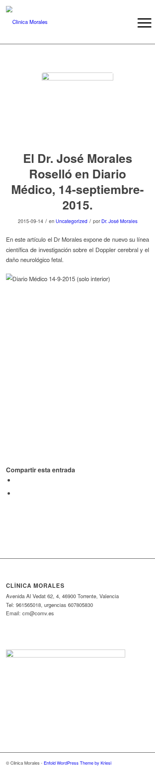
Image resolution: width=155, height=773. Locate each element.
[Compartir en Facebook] (17, 480)
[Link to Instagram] (143, 763)
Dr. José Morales (119, 220)
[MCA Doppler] (77, 108)
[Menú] (138, 23)
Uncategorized (71, 220)
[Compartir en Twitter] (17, 493)
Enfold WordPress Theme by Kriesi (77, 762)
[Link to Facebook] (131, 763)
